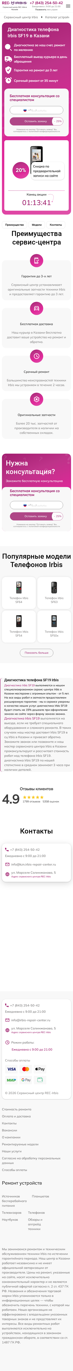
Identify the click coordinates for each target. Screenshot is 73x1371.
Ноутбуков (10, 1219)
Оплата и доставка (16, 1116)
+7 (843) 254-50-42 (46, 3)
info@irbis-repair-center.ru (30, 1020)
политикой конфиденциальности (44, 131)
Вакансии (9, 1130)
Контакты (56, 224)
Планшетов (40, 1196)
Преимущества (14, 224)
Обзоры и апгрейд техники (35, 1224)
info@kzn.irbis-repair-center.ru (33, 864)
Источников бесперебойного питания (14, 1200)
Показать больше (36, 652)
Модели (37, 224)
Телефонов (36, 1212)
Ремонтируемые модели (20, 1144)
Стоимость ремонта (16, 1109)
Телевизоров (11, 1212)
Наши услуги (12, 1151)
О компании (11, 1137)
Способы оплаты (14, 1170)
